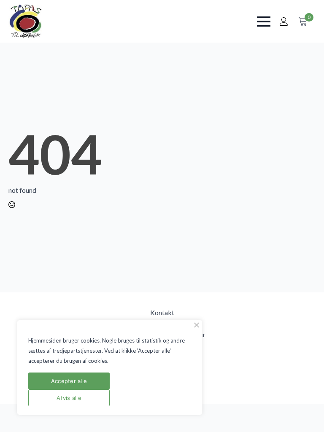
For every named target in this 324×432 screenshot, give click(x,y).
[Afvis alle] (196, 325)
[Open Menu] (263, 21)
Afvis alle (69, 397)
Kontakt (162, 312)
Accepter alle (69, 381)
